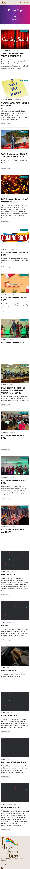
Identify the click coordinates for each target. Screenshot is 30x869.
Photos (3, 339)
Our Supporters (5, 864)
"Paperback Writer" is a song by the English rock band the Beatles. (13, 675)
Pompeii (5, 625)
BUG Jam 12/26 (5, 294)
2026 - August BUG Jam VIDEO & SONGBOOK (12, 54)
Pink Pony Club (8, 574)
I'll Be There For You (10, 807)
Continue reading (5, 72)
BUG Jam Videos (5, 50)
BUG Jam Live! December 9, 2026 (14, 298)
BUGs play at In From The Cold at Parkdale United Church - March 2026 (13, 390)
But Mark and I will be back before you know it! (14, 161)
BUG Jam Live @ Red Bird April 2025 (13, 530)
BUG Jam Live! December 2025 (13, 481)
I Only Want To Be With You (13, 762)
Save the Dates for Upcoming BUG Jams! (15, 104)
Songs (3, 571)
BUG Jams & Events (6, 99)
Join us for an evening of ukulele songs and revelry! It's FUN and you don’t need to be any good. (14, 261)
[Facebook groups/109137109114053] (2, 868)
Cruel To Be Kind (9, 715)
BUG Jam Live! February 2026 (12, 436)
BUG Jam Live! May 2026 (13, 343)
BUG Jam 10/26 (5, 196)
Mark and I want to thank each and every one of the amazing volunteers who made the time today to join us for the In (14, 398)
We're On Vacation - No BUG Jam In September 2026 (14, 155)
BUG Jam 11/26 (5, 249)
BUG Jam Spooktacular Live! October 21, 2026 (14, 200)
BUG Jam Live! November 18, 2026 (14, 253)
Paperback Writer (9, 670)
